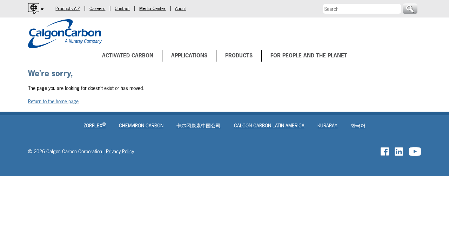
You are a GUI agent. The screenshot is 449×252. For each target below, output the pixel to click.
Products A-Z (67, 9)
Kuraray (327, 125)
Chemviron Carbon (141, 125)
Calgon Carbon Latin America (269, 125)
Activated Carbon (127, 55)
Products (239, 55)
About (180, 9)
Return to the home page (53, 101)
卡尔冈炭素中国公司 (198, 125)
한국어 (358, 125)
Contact (122, 9)
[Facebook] (385, 151)
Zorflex (94, 125)
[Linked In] (399, 151)
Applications (189, 55)
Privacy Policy (120, 151)
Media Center (152, 9)
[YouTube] (415, 151)
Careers (97, 9)
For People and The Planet (308, 55)
